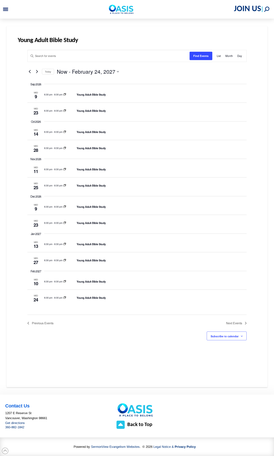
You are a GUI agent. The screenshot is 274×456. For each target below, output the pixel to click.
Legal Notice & (174, 447)
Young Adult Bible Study (91, 94)
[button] (266, 9)
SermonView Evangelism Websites (115, 447)
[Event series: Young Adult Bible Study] (64, 94)
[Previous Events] (29, 71)
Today (48, 71)
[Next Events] (37, 71)
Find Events (201, 56)
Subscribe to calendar (225, 336)
